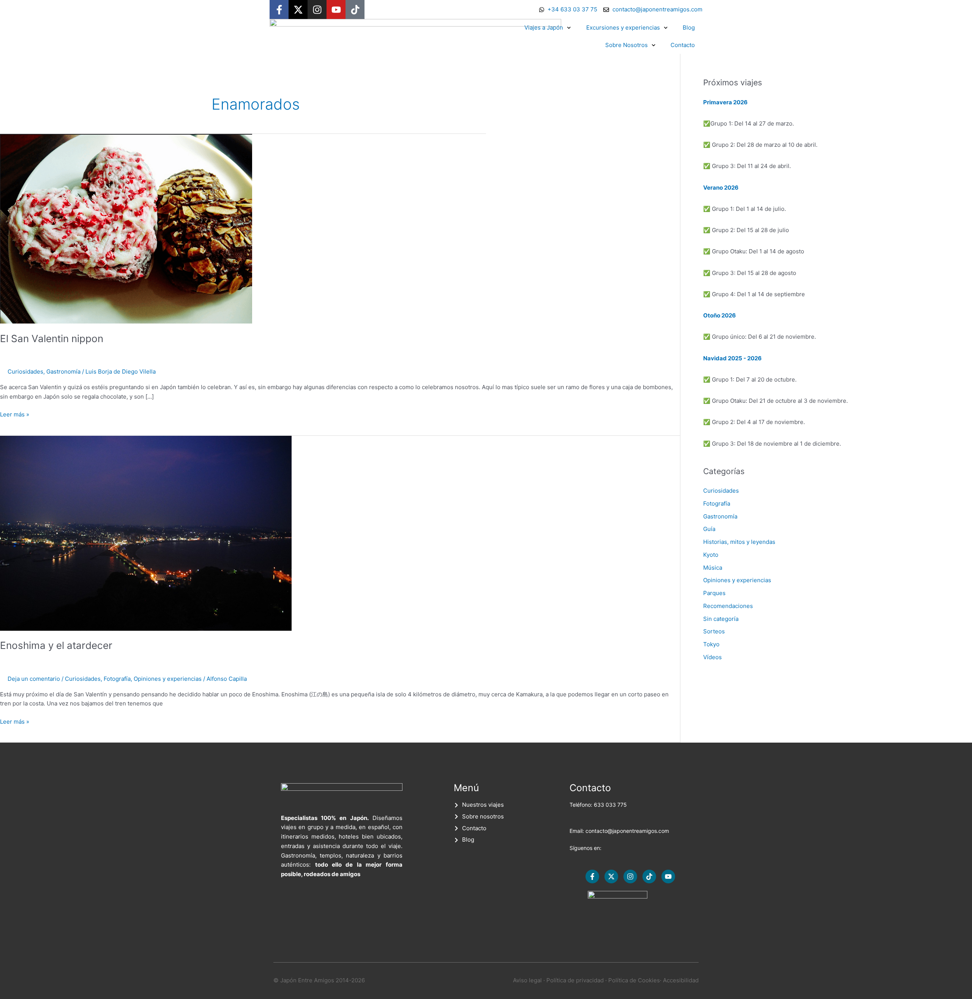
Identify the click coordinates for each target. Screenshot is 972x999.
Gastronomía (63, 371)
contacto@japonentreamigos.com (627, 831)
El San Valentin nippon (51, 338)
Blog (689, 27)
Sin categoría (720, 618)
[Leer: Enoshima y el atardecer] (146, 532)
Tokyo (711, 644)
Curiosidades (25, 371)
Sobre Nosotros (626, 45)
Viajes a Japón (543, 27)
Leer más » (14, 414)
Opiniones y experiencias (168, 678)
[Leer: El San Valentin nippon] (126, 228)
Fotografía (117, 678)
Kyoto (710, 554)
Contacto (683, 45)
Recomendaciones (728, 605)
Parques (714, 593)
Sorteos (714, 631)
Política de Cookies (634, 980)
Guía (709, 528)
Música (712, 567)
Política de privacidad (575, 980)
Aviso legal (527, 980)
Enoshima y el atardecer (56, 645)
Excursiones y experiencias (623, 27)
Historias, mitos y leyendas (739, 541)
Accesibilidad (681, 980)
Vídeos (712, 657)
